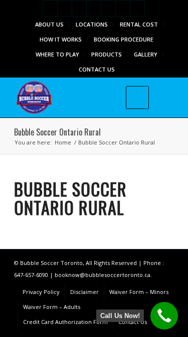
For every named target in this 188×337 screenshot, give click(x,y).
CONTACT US (97, 69)
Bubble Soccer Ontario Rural (57, 132)
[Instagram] (94, 8)
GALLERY (145, 54)
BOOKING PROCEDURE (123, 39)
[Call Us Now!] (164, 316)
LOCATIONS (92, 24)
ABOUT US (49, 24)
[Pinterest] (108, 8)
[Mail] (123, 8)
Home (63, 142)
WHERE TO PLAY (57, 54)
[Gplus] (79, 8)
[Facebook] (65, 8)
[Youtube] (137, 8)
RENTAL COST (139, 24)
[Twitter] (50, 8)
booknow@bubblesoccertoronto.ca (102, 274)
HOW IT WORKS (61, 39)
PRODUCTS (106, 54)
